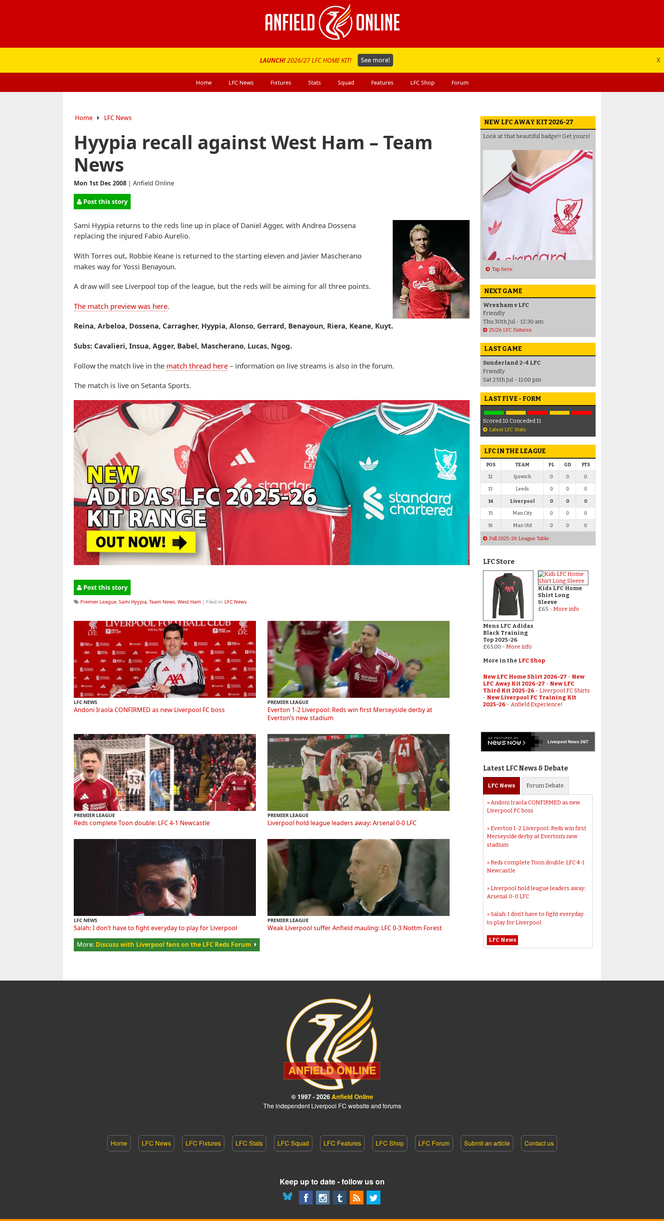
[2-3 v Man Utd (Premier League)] (582, 413)
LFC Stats (249, 1143)
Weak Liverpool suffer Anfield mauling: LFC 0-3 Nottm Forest (354, 928)
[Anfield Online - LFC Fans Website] (332, 24)
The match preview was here (121, 306)
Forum (545, 785)
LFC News (118, 117)
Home (84, 117)
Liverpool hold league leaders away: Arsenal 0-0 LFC (342, 823)
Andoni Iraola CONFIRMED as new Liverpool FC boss (149, 710)
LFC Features (342, 1143)
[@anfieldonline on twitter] (373, 1197)
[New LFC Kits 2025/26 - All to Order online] (272, 562)
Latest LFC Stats (507, 429)
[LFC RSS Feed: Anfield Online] (357, 1197)
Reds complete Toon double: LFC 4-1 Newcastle (142, 823)
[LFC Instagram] (323, 1197)
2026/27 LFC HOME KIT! (325, 60)
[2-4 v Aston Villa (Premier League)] (538, 413)
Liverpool (557, 741)
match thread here (197, 365)
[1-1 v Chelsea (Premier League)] (560, 413)
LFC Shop (531, 660)
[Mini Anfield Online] (340, 1197)
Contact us (539, 1143)
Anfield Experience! (537, 704)
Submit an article (487, 1143)
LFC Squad (293, 1143)
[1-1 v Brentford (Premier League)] (516, 413)
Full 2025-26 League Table (519, 538)
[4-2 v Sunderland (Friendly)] (494, 413)
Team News (162, 601)
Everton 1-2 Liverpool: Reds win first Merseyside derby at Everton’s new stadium (349, 714)
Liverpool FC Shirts (565, 690)
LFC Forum (434, 1143)
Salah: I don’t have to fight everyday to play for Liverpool (155, 928)
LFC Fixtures (203, 1143)
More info (519, 647)
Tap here (502, 269)
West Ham (189, 601)
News (501, 785)
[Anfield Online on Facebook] (306, 1197)
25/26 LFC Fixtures (510, 330)
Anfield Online (352, 1096)
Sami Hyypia (133, 601)
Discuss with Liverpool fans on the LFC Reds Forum (173, 944)
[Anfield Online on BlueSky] (289, 1197)
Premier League (98, 601)
